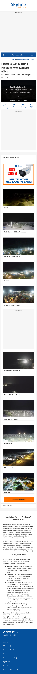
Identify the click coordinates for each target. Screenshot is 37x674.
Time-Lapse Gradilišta (9, 650)
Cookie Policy (7, 666)
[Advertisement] (18, 32)
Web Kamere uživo (17, 55)
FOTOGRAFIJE (7, 506)
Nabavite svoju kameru (9, 646)
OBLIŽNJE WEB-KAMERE (11, 158)
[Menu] (32, 54)
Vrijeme (14, 107)
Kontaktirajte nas (7, 654)
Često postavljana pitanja (10, 658)
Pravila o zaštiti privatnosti (10, 670)
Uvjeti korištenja (7, 662)
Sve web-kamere (18, 499)
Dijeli (31, 107)
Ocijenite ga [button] (22, 107)
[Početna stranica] (3, 55)
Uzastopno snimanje (6, 107)
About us (5, 642)
